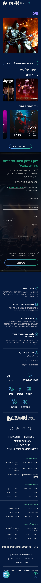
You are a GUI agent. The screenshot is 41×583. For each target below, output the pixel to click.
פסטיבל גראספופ (31, 516)
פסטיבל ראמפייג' (12, 508)
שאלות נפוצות (29, 437)
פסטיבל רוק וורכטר (31, 508)
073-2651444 (30, 380)
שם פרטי (34, 199)
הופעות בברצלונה (12, 493)
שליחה (21, 262)
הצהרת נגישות (29, 559)
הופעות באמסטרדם (31, 489)
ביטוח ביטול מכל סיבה (22, 441)
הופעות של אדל (13, 475)
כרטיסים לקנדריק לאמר (12, 529)
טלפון (35, 216)
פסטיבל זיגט (14, 512)
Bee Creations (24, 570)
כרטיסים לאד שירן (12, 538)
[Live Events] (13, 3)
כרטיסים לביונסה (32, 534)
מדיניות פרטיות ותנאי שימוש (22, 555)
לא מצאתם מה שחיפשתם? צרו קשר (21, 63)
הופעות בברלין (13, 489)
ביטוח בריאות (15, 437)
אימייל (35, 225)
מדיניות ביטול (15, 559)
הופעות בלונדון (32, 493)
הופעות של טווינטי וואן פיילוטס (30, 476)
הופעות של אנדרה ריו (30, 469)
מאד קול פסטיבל (32, 512)
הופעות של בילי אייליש (13, 470)
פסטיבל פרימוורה (12, 516)
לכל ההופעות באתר (20, 146)
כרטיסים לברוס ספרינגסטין (32, 529)
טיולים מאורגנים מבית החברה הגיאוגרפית (22, 449)
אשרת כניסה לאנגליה (20, 563)
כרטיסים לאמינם (13, 534)
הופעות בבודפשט (12, 497)
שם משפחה (33, 207)
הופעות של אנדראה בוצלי (12, 463)
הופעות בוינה (33, 497)
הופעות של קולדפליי (30, 462)
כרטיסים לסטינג (32, 538)
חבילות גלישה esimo (22, 445)
